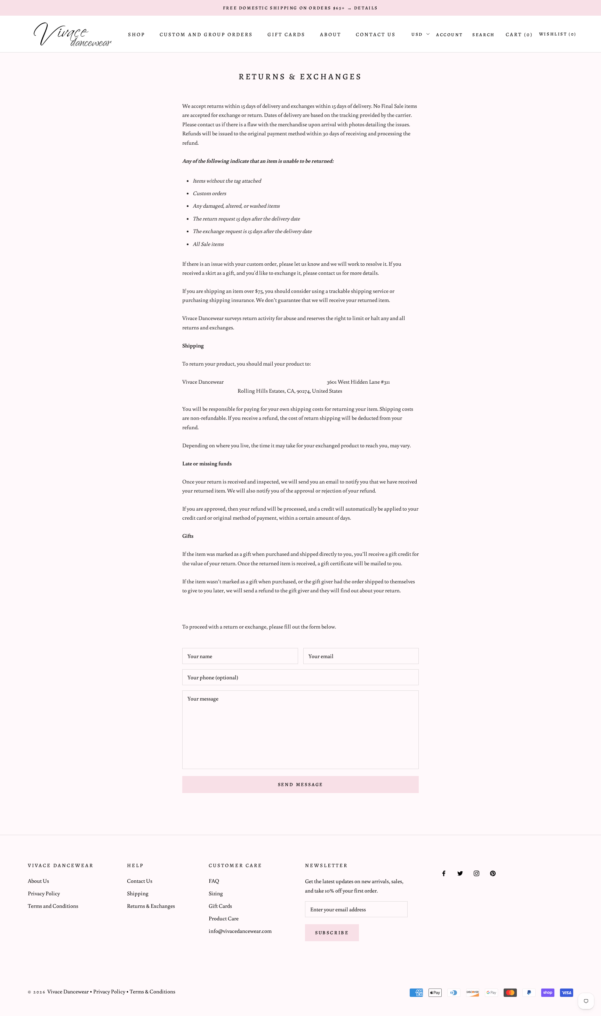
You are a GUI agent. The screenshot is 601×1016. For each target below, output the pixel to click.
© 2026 (37, 992)
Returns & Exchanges (151, 905)
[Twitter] (460, 872)
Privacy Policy (44, 893)
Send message (300, 784)
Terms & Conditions (152, 991)
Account (449, 35)
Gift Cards (286, 34)
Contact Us (376, 34)
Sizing (216, 893)
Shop (136, 34)
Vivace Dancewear (68, 991)
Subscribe (332, 932)
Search (483, 35)
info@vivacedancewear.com (240, 930)
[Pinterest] (493, 872)
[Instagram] (476, 872)
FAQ (214, 880)
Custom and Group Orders (206, 34)
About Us (38, 880)
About (330, 34)
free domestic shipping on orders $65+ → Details (300, 8)
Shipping (138, 893)
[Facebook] (444, 872)
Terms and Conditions (53, 905)
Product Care (224, 918)
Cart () (519, 34)
